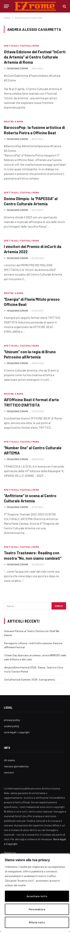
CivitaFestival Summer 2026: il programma (29, 679)
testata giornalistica (16, 766)
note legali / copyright (17, 732)
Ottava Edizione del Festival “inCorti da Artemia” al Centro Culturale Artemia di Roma (35, 56)
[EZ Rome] (35, 6)
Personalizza (37, 909)
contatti (9, 772)
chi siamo (9, 760)
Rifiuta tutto (37, 922)
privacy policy (12, 720)
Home (7, 17)
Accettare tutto (37, 896)
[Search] (64, 6)
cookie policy (11, 726)
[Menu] (6, 6)
